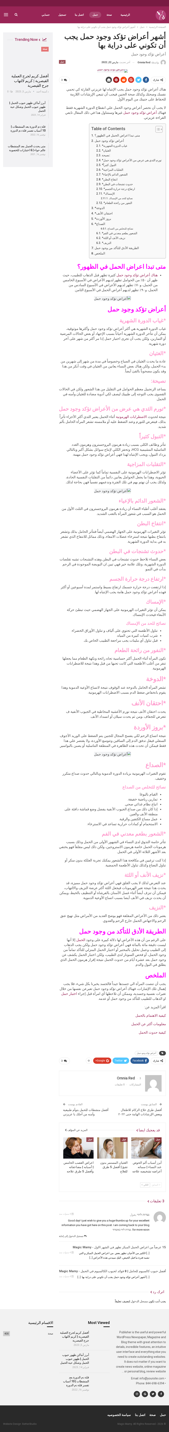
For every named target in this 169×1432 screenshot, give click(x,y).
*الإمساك (109, 193)
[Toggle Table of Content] (157, 129)
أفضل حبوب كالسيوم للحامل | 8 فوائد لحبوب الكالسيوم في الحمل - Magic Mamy (112, 1271)
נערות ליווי (143, 1215)
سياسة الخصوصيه (119, 1415)
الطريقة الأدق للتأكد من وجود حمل (117, 248)
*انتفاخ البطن (109, 179)
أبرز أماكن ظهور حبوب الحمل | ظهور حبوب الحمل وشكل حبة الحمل (27, 106)
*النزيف (106, 243)
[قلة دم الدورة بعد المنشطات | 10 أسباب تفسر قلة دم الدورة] (101, 1382)
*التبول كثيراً (109, 165)
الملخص (100, 253)
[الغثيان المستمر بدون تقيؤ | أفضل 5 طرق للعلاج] (112, 1148)
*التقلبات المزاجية (112, 169)
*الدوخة (100, 208)
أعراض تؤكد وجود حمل (139, 113)
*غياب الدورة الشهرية (114, 145)
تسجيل (62, 14)
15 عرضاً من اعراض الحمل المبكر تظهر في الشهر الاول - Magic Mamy (119, 1247)
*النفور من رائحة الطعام (117, 203)
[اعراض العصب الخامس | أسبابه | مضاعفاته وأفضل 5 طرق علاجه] (78, 1148)
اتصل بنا (79, 14)
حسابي (46, 14)
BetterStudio (29, 1424)
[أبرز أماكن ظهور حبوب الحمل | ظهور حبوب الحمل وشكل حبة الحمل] (101, 1360)
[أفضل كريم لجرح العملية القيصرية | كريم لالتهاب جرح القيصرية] (28, 59)
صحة (109, 14)
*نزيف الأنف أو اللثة (113, 238)
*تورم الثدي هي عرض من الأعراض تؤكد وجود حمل (132, 160)
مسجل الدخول (139, 1301)
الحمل (80, 940)
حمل (95, 14)
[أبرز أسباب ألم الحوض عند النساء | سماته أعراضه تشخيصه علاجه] (146, 1148)
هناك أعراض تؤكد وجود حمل (137, 275)
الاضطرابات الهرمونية (131, 417)
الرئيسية (125, 14)
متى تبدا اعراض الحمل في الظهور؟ (117, 135)
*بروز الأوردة (103, 219)
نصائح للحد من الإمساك (121, 198)
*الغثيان (106, 150)
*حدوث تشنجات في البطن (117, 184)
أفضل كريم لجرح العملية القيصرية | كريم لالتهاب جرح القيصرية (30, 81)
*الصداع (100, 224)
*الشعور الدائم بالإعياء (115, 174)
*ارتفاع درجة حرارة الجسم (119, 189)
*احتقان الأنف (104, 213)
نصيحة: (106, 155)
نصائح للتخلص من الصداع (120, 228)
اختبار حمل (69, 994)
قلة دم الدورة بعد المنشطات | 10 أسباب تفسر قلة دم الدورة (76, 1381)
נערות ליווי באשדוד (122, 1229)
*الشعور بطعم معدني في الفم (120, 233)
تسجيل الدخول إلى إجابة (71, 1236)
